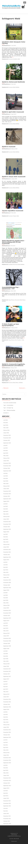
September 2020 (7, 587)
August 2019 (6, 620)
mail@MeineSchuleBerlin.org (14, 836)
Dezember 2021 (7, 549)
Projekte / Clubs (20, 340)
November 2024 (7, 465)
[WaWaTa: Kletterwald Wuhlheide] (14, 71)
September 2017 (7, 676)
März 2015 (5, 750)
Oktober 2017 (6, 673)
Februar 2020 (6, 605)
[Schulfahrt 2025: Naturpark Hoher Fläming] (14, 31)
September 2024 (7, 470)
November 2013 (7, 780)
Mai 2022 (5, 536)
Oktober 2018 (6, 643)
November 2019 (7, 613)
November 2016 (7, 701)
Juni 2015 (5, 742)
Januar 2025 (6, 460)
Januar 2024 (6, 488)
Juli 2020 (5, 592)
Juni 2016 (5, 714)
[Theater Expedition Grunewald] (14, 200)
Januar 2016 (6, 727)
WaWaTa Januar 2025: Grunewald (13, 176)
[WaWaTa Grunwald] (14, 136)
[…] (12, 57)
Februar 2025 (6, 458)
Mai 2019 (5, 625)
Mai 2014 (5, 767)
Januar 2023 (6, 519)
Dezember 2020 (7, 580)
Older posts (5, 388)
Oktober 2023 (6, 496)
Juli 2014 (5, 765)
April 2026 (5, 425)
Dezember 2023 (7, 491)
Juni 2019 (5, 623)
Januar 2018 (6, 666)
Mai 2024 (5, 478)
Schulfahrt (15, 59)
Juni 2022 (5, 534)
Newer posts (22, 388)
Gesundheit (10, 264)
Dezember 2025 (7, 435)
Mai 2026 (5, 422)
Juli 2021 (5, 562)
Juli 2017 (5, 681)
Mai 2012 (5, 811)
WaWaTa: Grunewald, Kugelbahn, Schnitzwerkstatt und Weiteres (13, 364)
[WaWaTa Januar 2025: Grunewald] (14, 166)
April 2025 (5, 453)
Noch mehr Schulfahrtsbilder (9, 402)
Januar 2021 (6, 577)
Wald (19, 59)
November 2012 (7, 803)
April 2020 (5, 600)
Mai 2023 (5, 508)
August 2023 (6, 501)
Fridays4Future (11, 299)
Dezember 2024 (7, 463)
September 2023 (7, 498)
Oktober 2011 (6, 821)
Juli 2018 (5, 651)
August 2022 (6, 531)
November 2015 (7, 732)
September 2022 (7, 529)
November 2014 (7, 760)
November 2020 (7, 582)
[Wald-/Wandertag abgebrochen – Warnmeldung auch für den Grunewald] (14, 230)
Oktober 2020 (6, 585)
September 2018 (7, 646)
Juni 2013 (5, 790)
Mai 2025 (5, 450)
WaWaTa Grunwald (8, 146)
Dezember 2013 (7, 778)
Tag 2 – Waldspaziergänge (9, 410)
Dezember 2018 (7, 638)
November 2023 (7, 493)
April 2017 (5, 689)
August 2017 (6, 679)
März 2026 (5, 427)
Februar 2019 (6, 633)
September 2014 (7, 762)
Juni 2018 (5, 653)
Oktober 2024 (6, 468)
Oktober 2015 (6, 734)
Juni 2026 (5, 420)
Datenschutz (14, 841)
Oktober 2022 (6, 526)
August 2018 (6, 648)
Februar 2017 (6, 694)
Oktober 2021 (6, 554)
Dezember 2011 (7, 816)
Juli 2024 (5, 473)
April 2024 (5, 481)
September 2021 (7, 557)
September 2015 (7, 737)
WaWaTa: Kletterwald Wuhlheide (13, 82)
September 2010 (7, 823)
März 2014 (5, 772)
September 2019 (7, 618)
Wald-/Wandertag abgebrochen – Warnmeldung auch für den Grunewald (13, 242)
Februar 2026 (6, 430)
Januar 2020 (6, 607)
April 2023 (5, 511)
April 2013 (5, 795)
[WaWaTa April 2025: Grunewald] (14, 101)
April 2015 (5, 747)
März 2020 (5, 602)
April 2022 (5, 539)
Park (16, 340)
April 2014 (5, 770)
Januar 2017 (6, 696)
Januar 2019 (6, 635)
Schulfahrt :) (6, 412)
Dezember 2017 (7, 668)
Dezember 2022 (7, 521)
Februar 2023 (6, 516)
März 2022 (5, 541)
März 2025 (5, 455)
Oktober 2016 (6, 704)
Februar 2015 (6, 752)
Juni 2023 (5, 506)
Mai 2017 (5, 686)
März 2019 (5, 630)
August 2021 (6, 559)
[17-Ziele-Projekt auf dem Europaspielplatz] (14, 313)
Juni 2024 (5, 475)
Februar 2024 (6, 486)
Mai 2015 (5, 745)
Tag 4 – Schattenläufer (8, 405)
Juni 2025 (5, 448)
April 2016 (5, 719)
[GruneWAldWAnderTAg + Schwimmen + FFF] (14, 277)
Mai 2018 (5, 656)
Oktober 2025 (6, 440)
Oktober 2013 (6, 783)
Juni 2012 (5, 808)
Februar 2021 (6, 574)
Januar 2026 (6, 432)
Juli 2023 (5, 503)
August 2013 (6, 788)
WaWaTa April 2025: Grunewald (13, 112)
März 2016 (5, 722)
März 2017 (5, 691)
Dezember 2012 (7, 800)
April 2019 (5, 628)
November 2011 (7, 818)
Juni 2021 (5, 564)
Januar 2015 (6, 755)
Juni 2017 (5, 684)
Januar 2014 (6, 775)
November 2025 (7, 437)
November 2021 (7, 552)
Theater (14, 216)
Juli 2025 (5, 445)
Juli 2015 (5, 739)
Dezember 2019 (7, 610)
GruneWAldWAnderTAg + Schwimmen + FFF (10, 288)
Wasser (23, 299)
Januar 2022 (6, 547)
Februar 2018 (6, 663)
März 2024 (5, 483)
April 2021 (5, 569)
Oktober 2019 (6, 615)
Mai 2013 (5, 793)
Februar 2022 (6, 544)
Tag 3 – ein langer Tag (8, 407)
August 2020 (6, 590)
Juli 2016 (5, 712)
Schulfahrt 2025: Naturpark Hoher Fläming (13, 42)
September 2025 (7, 442)
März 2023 (5, 514)
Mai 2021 (5, 567)
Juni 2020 (5, 595)
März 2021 (5, 572)
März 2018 (5, 661)
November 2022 (7, 524)
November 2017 (7, 671)
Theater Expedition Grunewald (12, 210)
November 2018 (7, 640)
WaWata (17, 87)
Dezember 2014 (7, 757)
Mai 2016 (5, 717)
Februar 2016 (6, 724)
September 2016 (7, 706)
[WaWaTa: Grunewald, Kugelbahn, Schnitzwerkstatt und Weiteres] (14, 353)
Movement (10, 59)
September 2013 (7, 785)
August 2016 (6, 709)
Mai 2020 (5, 597)
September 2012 (7, 805)
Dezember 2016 (7, 699)
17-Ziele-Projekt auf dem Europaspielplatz (10, 324)
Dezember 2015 (7, 729)
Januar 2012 (6, 813)
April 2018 (5, 658)
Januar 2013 (6, 798)
